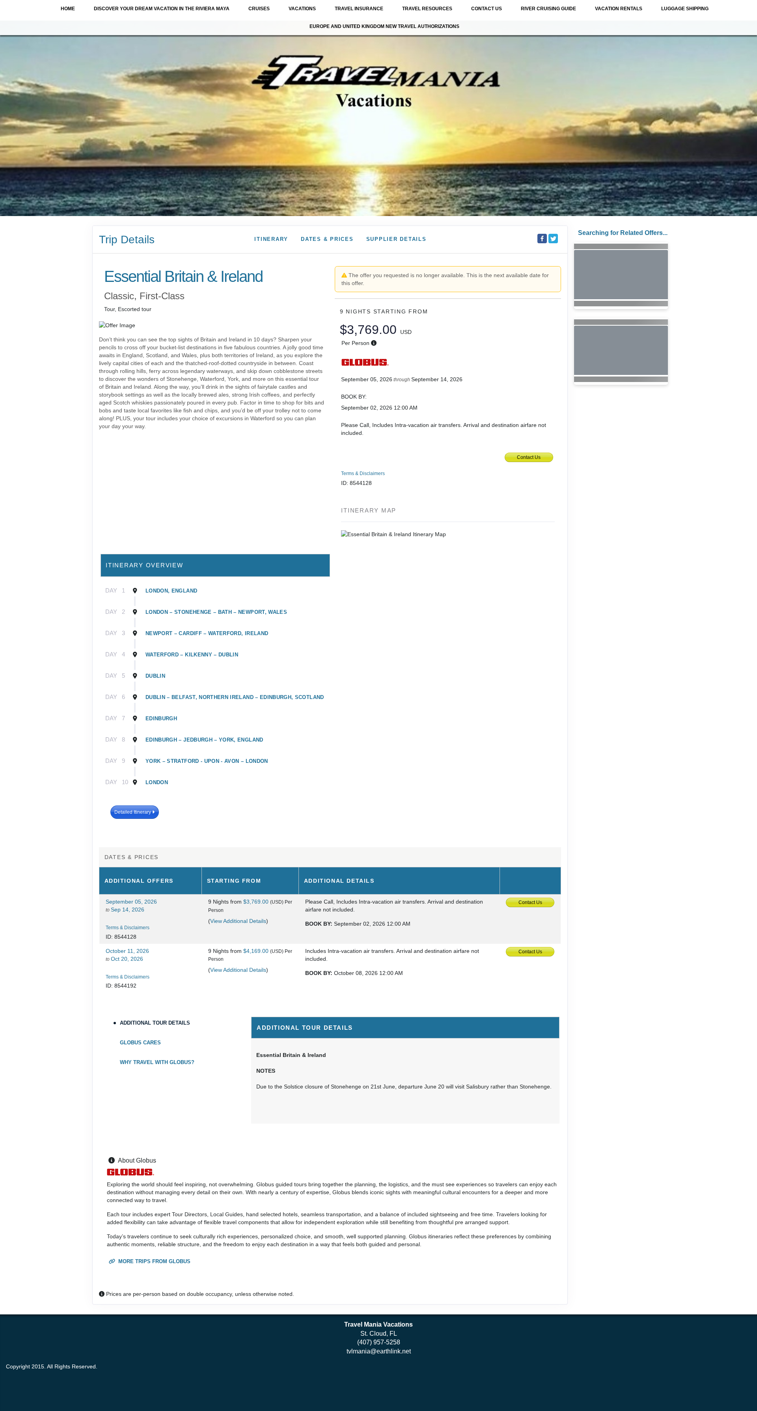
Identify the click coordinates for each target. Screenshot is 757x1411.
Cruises (259, 8)
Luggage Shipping (685, 8)
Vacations (302, 8)
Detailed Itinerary (133, 812)
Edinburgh (161, 718)
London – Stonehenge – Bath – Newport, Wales (216, 612)
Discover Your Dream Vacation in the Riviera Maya (161, 8)
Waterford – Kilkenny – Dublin (191, 655)
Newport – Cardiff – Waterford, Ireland (206, 633)
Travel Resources (427, 8)
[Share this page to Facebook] (542, 238)
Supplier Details (396, 239)
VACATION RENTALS (618, 8)
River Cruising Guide (548, 8)
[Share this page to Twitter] (553, 238)
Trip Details (127, 239)
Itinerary (271, 239)
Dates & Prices (327, 239)
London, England (171, 591)
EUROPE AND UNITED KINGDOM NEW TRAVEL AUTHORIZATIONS (384, 26)
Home (68, 8)
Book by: (318, 924)
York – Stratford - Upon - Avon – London (206, 761)
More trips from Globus (153, 1261)
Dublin (155, 676)
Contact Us (486, 8)
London (156, 782)
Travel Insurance (359, 8)
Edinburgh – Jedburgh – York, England (204, 740)
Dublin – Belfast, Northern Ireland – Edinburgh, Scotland (234, 697)
